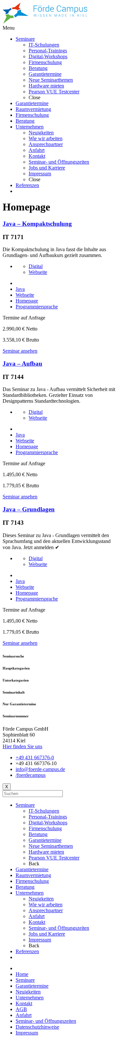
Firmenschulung (45, 828)
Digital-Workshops (48, 822)
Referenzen (27, 951)
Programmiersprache (37, 306)
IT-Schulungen (44, 811)
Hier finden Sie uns (22, 746)
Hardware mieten (46, 852)
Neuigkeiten (41, 898)
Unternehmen (30, 893)
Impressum (40, 939)
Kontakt (37, 922)
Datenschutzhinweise (37, 1027)
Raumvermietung (33, 875)
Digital (36, 266)
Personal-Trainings (48, 816)
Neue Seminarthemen (51, 846)
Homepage (27, 301)
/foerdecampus (31, 775)
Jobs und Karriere (47, 934)
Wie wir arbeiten (45, 904)
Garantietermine (45, 840)
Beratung (38, 834)
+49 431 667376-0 (35, 757)
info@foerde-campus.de (40, 769)
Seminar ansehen (20, 351)
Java (20, 289)
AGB (21, 1009)
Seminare (25, 805)
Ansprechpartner (46, 910)
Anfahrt (37, 916)
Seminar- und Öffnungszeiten (59, 928)
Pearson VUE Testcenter (54, 857)
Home (22, 974)
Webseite (38, 272)
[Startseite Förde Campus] (45, 22)
